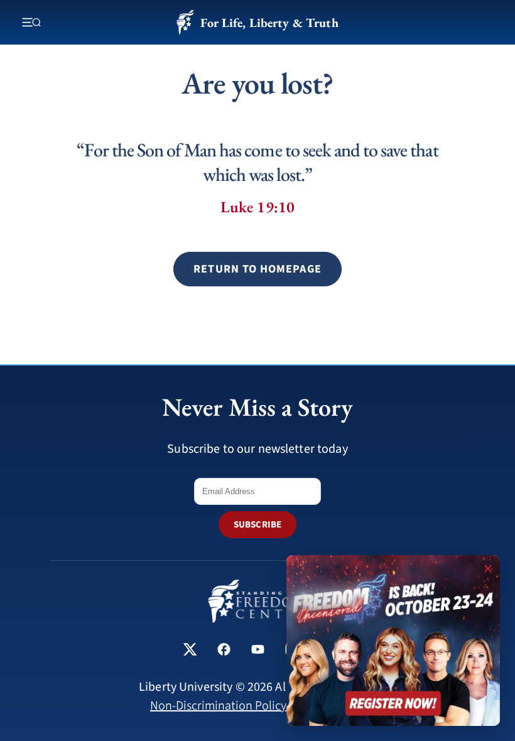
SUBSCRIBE (257, 524)
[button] (257, 269)
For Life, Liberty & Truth (269, 22)
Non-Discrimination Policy (218, 706)
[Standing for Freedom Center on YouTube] (258, 651)
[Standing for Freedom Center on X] (190, 651)
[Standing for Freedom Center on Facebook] (224, 651)
